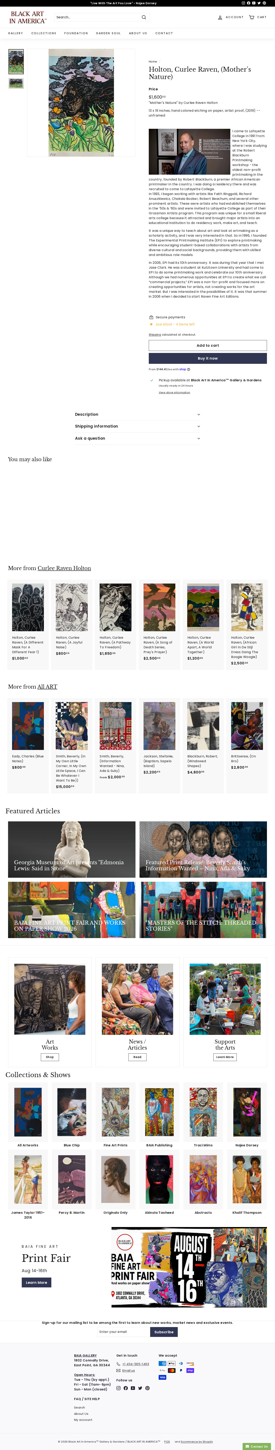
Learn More (225, 1057)
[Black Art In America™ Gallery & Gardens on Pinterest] (147, 1388)
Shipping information (96, 426)
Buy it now (208, 358)
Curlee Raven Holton (64, 568)
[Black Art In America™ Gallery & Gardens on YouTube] (133, 1388)
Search (79, 1407)
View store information (174, 392)
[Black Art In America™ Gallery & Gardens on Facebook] (126, 1388)
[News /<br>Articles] (137, 999)
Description (86, 414)
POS (167, 1442)
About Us (138, 33)
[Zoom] (81, 103)
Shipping (155, 335)
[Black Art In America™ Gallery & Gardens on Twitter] (140, 1388)
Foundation (76, 33)
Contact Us (258, 1446)
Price (153, 89)
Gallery (15, 33)
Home (153, 62)
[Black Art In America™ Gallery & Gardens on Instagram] (118, 1388)
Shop (50, 1057)
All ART (47, 687)
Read (137, 1057)
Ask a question (90, 438)
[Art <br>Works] (49, 999)
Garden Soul (108, 33)
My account (83, 1420)
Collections (44, 33)
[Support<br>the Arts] (225, 999)
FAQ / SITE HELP (87, 1399)
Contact (164, 33)
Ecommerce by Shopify (197, 1442)
